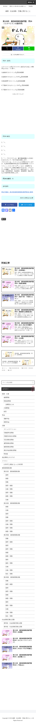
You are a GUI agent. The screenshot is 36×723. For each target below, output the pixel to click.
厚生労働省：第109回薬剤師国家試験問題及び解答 (17, 192)
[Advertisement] (18, 113)
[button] (32, 382)
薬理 (4, 219)
